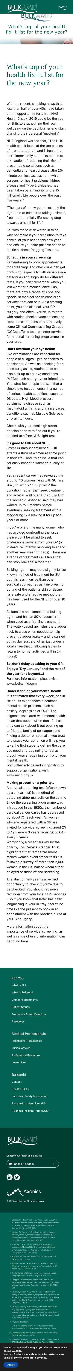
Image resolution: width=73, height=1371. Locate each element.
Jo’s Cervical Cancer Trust (39, 847)
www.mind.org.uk (20, 775)
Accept (10, 1364)
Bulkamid (14, 612)
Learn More (19, 1062)
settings (41, 1357)
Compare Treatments (25, 999)
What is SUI (19, 985)
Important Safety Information (29, 1096)
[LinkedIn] (10, 1177)
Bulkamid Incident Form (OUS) (30, 1110)
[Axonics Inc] (24, 1192)
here (27, 431)
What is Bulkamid (22, 992)
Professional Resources (26, 1055)
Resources (18, 1021)
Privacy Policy (20, 1088)
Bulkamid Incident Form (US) (29, 1103)
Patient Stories (21, 1006)
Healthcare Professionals (27, 1040)
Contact (17, 1081)
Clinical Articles (21, 1047)
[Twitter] (17, 1177)
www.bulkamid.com (22, 683)
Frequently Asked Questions (29, 1014)
